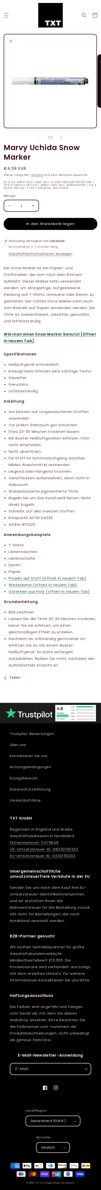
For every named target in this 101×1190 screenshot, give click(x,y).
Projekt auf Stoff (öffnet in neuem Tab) (47, 578)
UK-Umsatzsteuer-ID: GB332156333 (44, 849)
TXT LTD (39, 1182)
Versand (37, 175)
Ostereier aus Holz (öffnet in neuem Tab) (49, 591)
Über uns (18, 744)
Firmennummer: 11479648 (34, 842)
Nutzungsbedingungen (30, 767)
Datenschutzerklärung (30, 789)
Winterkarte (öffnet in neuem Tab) (43, 584)
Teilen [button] (15, 677)
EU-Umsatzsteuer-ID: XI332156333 (43, 855)
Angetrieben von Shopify (59, 1182)
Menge (9, 195)
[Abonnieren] (85, 1069)
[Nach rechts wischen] (61, 137)
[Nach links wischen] (39, 137)
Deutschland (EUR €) (48, 1121)
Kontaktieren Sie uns (29, 755)
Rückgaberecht (24, 778)
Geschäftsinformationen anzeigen (41, 253)
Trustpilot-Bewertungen (32, 733)
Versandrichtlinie (25, 800)
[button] (6, 15)
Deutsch (48, 1147)
